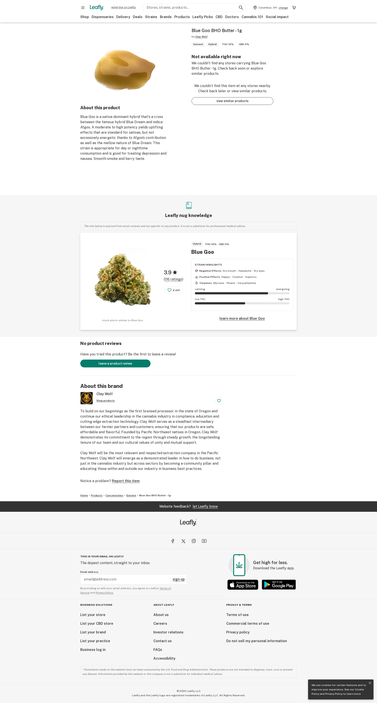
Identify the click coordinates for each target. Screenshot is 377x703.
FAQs (157, 650)
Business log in (93, 650)
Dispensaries (103, 17)
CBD (219, 17)
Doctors (232, 17)
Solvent (131, 495)
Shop (84, 17)
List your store (92, 615)
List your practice (95, 641)
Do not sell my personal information (256, 641)
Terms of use (237, 615)
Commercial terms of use (247, 623)
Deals (137, 17)
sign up (179, 579)
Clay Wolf (201, 36)
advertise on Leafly (123, 7)
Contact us (162, 641)
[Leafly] (96, 7)
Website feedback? (188, 506)
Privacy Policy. (104, 592)
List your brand (93, 632)
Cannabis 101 (252, 17)
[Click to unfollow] (219, 401)
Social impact (277, 17)
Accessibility (164, 658)
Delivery (123, 17)
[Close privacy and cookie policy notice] (370, 683)
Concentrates (114, 495)
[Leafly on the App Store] (242, 585)
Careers (160, 623)
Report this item (126, 481)
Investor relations (168, 632)
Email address (89, 571)
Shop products (105, 400)
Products (182, 17)
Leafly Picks (202, 17)
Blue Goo (202, 252)
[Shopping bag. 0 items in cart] (294, 7)
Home (84, 495)
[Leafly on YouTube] (204, 541)
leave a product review (115, 363)
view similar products (232, 101)
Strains (151, 17)
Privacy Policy (334, 693)
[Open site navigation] (83, 7)
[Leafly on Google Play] (279, 585)
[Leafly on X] (183, 541)
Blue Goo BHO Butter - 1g (155, 495)
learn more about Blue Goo (242, 318)
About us (161, 615)
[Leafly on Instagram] (193, 541)
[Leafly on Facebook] (173, 541)
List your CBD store (96, 623)
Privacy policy (238, 632)
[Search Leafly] (241, 7)
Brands (166, 17)
